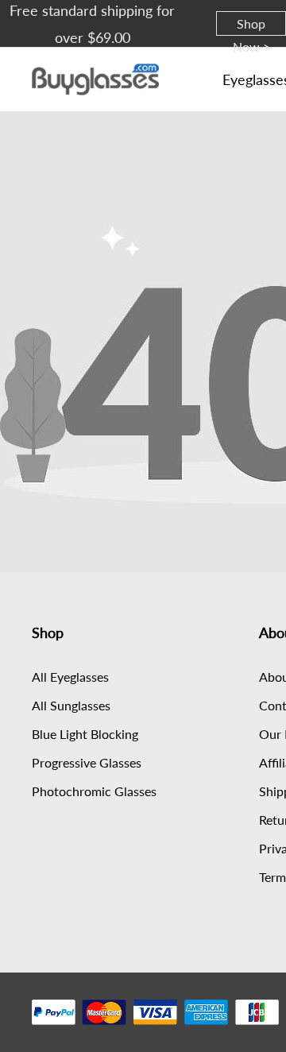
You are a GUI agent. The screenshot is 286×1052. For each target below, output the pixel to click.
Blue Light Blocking (85, 733)
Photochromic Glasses (94, 791)
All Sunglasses (71, 705)
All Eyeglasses (70, 676)
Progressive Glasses (86, 762)
